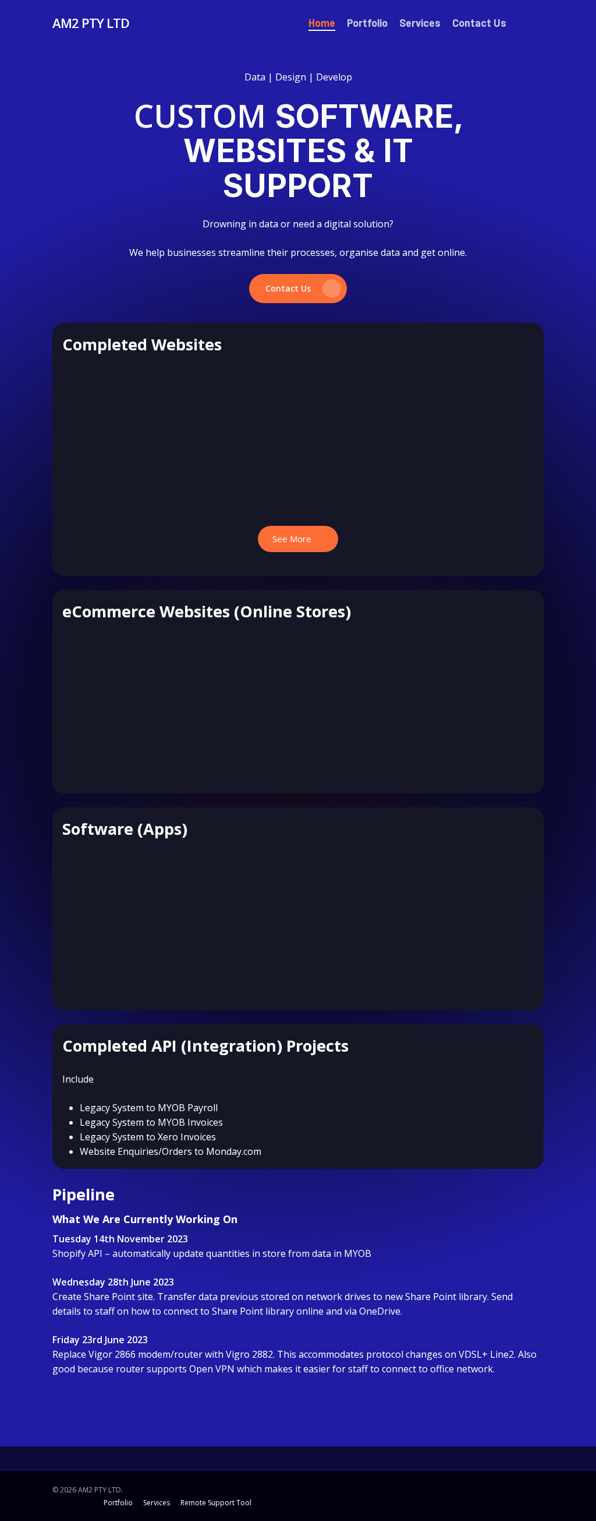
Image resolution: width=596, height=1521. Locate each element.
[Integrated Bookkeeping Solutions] (237, 404)
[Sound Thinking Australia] (359, 671)
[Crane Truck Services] (359, 404)
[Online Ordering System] (481, 889)
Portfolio (119, 1503)
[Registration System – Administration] (237, 889)
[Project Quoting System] (114, 889)
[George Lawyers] (481, 404)
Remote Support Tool (215, 1503)
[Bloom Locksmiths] (114, 404)
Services (157, 1503)
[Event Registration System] (237, 671)
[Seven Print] (481, 671)
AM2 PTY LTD (90, 22)
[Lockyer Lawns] (114, 671)
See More (293, 539)
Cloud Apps (209, 761)
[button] (298, 288)
